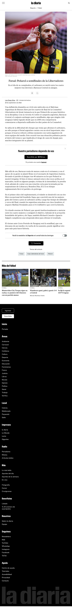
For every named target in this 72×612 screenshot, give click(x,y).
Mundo (4, 380)
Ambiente (5, 341)
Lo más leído (6, 470)
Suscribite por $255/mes (36, 157)
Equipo (4, 524)
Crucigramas (6, 491)
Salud (4, 389)
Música (4, 455)
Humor (4, 488)
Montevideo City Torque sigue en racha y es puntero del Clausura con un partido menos (14, 292)
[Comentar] (37, 93)
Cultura (4, 354)
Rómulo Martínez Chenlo (37, 295)
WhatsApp (6, 546)
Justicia (5, 373)
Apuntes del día (8, 473)
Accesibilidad (7, 574)
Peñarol (50, 254)
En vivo (4, 480)
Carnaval (5, 345)
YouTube (5, 543)
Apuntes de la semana (10, 477)
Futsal (21, 254)
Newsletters (6, 537)
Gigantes (5, 439)
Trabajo (5, 392)
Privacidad (6, 578)
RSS (3, 540)
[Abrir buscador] (69, 3)
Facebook (5, 552)
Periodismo (6, 452)
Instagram (5, 549)
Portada (5, 329)
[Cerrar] (65, 149)
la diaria (5, 430)
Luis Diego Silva (10, 100)
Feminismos (6, 367)
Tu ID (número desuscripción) (8, 508)
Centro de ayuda (8, 568)
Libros (4, 377)
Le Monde (5, 433)
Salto (4, 417)
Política (4, 386)
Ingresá (43, 162)
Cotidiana (5, 351)
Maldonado (6, 411)
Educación (6, 364)
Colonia (5, 408)
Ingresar (8, 311)
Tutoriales (5, 571)
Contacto (5, 581)
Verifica (5, 396)
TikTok (4, 556)
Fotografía (6, 485)
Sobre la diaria (7, 521)
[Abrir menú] (3, 3)
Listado (4, 504)
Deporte (33, 8)
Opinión (5, 383)
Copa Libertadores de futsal (35, 254)
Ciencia (4, 348)
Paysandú (5, 414)
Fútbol (40, 8)
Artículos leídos (7, 458)
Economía (5, 361)
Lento (4, 436)
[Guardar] (32, 93)
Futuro (4, 370)
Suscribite (8, 316)
